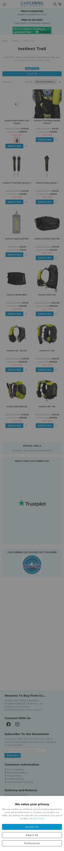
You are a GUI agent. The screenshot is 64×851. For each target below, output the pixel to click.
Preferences (32, 843)
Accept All (32, 826)
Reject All (32, 835)
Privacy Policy (37, 818)
